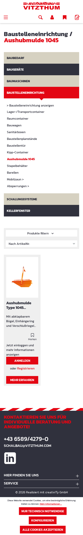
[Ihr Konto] (52, 17)
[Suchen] (40, 17)
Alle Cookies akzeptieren (42, 529)
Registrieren (26, 368)
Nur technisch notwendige (42, 511)
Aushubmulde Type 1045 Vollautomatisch (21, 305)
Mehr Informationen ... (51, 504)
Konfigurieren (42, 520)
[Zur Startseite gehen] (41, 6)
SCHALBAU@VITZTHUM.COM (27, 445)
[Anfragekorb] (77, 17)
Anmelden (22, 360)
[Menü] (6, 17)
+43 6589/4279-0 (26, 439)
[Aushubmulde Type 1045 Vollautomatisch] (22, 277)
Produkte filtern (38, 233)
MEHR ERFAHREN (22, 380)
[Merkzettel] (64, 17)
